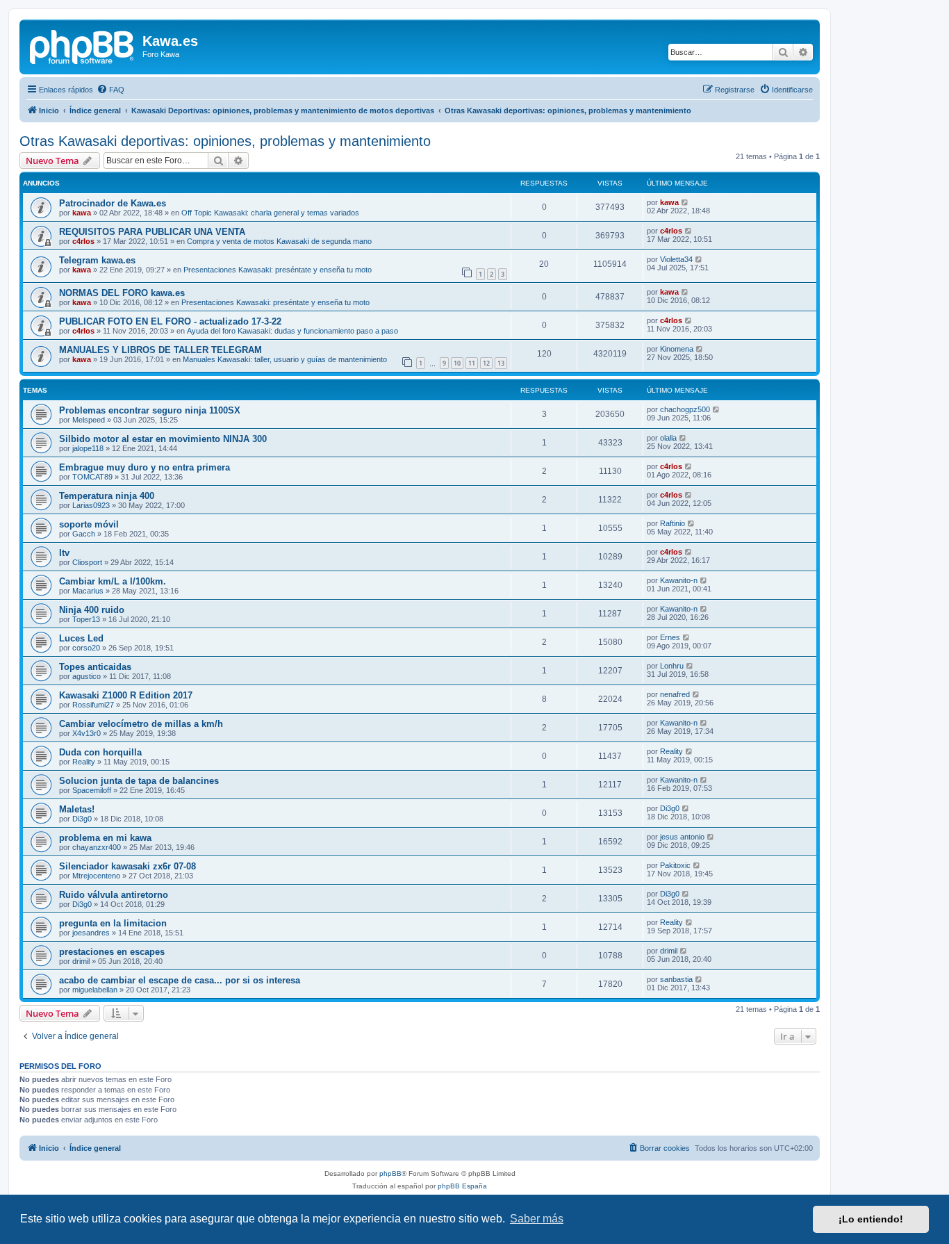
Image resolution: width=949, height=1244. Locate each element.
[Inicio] (82, 45)
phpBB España (462, 1186)
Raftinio (672, 523)
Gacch (83, 534)
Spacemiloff (91, 790)
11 (471, 363)
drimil (81, 961)
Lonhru (672, 666)
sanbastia (676, 979)
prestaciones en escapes (112, 952)
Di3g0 (82, 819)
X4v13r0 (86, 733)
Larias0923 (91, 505)
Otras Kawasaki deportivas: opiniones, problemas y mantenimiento (225, 141)
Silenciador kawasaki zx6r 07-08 (127, 866)
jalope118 (88, 448)
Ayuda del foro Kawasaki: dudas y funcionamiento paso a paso (292, 331)
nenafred (675, 694)
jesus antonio (682, 837)
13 (500, 363)
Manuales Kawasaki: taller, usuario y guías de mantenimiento (285, 359)
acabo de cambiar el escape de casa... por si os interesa (179, 980)
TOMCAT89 (92, 477)
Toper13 (86, 619)
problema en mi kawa (105, 838)
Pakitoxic (675, 865)
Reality (83, 762)
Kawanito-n (679, 580)
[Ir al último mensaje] (685, 202)
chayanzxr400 (96, 847)
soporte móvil (89, 524)
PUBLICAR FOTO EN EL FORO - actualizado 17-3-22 (170, 321)
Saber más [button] (536, 1219)
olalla (668, 438)
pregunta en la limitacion (113, 923)
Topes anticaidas (95, 667)
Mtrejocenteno (96, 875)
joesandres (91, 932)
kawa (81, 212)
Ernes (670, 637)
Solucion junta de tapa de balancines (139, 781)
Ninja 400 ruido (91, 610)
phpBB (390, 1173)
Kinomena (676, 349)
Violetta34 (676, 259)
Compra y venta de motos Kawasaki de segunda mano (279, 241)
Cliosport (87, 562)
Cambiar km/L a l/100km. (112, 581)
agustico (86, 676)
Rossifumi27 (93, 705)
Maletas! (76, 809)
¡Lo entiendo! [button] (871, 1219)
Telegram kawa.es (97, 260)
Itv (64, 553)
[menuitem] (110, 89)
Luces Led (81, 638)
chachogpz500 (685, 409)
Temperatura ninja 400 (106, 496)
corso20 (86, 648)
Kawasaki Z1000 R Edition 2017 (125, 695)
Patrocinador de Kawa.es (112, 203)
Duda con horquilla (100, 752)
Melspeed (88, 420)
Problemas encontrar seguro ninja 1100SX (149, 410)
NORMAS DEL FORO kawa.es (122, 293)
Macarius (88, 591)
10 (457, 363)
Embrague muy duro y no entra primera (144, 467)
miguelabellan (94, 989)
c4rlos (83, 241)
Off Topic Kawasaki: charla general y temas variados (270, 212)
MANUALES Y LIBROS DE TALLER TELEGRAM (160, 350)
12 (486, 363)
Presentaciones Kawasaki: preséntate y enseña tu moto (277, 269)
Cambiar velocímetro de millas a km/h (141, 724)
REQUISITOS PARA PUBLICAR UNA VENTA (152, 232)
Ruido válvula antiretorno (113, 895)
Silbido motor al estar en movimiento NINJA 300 (163, 439)
